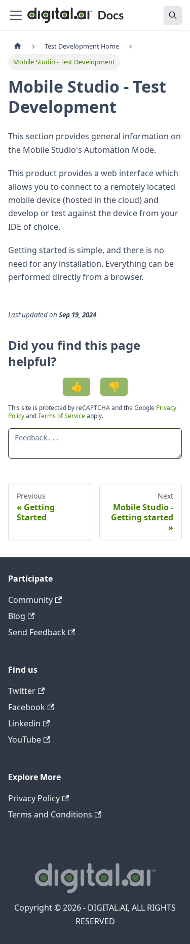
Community (30, 599)
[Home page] (17, 46)
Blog (16, 616)
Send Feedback (37, 632)
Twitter (21, 690)
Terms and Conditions (50, 814)
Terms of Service (61, 416)
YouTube (24, 739)
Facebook (26, 707)
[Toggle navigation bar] (15, 15)
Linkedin (24, 723)
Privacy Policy (34, 798)
